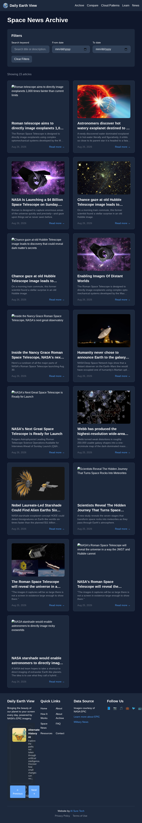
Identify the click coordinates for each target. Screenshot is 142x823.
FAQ (58, 723)
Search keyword (20, 42)
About (59, 708)
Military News (81, 721)
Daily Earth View (23, 5)
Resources (46, 733)
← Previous (18, 791)
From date (58, 42)
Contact (60, 733)
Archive (79, 5)
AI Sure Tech (77, 811)
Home (44, 708)
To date (97, 42)
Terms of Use (80, 815)
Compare (92, 5)
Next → (34, 791)
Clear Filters (21, 59)
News (135, 5)
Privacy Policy (62, 815)
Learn (125, 5)
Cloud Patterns (110, 5)
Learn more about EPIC (87, 716)
